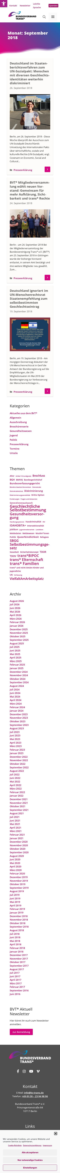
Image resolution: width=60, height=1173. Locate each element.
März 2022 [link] (16, 788)
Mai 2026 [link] (15, 611)
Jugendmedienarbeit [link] (26, 530)
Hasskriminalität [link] (33, 521)
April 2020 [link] (15, 866)
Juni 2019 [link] (15, 898)
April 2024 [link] (15, 700)
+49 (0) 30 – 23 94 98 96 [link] (35, 1096)
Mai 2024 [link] (15, 696)
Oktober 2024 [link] (17, 678)
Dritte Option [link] (37, 495)
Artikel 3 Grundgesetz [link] (23, 476)
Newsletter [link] (25, 5)
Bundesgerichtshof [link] (33, 479)
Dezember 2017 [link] (19, 955)
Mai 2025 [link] (15, 654)
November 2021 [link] (19, 802)
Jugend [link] (14, 435)
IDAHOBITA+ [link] (18, 525)
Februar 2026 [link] (17, 622)
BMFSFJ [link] (19, 479)
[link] (3, 3)
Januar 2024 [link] (16, 710)
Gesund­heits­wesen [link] (21, 431)
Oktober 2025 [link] (17, 636)
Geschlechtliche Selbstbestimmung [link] (28, 508)
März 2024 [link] (16, 703)
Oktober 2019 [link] (17, 884)
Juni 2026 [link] (15, 608)
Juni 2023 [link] (15, 735)
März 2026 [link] (16, 618)
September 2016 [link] (19, 990)
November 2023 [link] (19, 717)
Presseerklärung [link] (23, 170)
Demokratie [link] (36, 487)
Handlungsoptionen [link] (17, 522)
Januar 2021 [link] (16, 838)
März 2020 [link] (16, 870)
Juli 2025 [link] (15, 646)
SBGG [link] (14, 541)
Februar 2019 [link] (17, 909)
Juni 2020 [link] (15, 859)
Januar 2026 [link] (16, 625)
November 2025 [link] (19, 632)
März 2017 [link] (16, 983)
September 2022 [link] (19, 767)
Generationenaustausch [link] (21, 503)
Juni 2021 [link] (15, 820)
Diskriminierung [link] (33, 490)
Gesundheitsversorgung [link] (27, 515)
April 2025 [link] (15, 657)
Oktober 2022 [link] (17, 763)
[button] (55, 1133)
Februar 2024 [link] (17, 707)
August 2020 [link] (17, 856)
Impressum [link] (47, 1145)
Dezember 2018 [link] (19, 916)
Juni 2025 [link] (15, 650)
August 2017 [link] (17, 969)
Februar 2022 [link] (17, 792)
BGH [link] (12, 479)
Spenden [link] (53, 5)
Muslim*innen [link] (42, 533)
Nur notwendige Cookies (30, 1160)
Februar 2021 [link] (17, 834)
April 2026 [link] (15, 615)
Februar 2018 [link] (17, 948)
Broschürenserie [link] (19, 426)
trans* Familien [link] (24, 563)
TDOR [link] (43, 551)
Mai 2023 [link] (15, 739)
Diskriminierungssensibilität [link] (20, 495)
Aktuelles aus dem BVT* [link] (23, 413)
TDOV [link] (13, 556)
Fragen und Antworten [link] (29, 499)
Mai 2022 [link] (15, 781)
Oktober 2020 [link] (17, 848)
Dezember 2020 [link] (19, 841)
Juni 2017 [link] (15, 976)
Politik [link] (13, 439)
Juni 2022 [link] (15, 778)
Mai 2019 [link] (15, 901)
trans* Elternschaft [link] (26, 559)
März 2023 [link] (16, 746)
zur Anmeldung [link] (21, 1032)
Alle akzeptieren (30, 1152)
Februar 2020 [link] (17, 873)
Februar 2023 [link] (17, 749)
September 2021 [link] (19, 809)
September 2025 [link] (19, 639)
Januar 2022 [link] (16, 795)
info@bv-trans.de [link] (34, 1092)
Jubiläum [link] (14, 529)
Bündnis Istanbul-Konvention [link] (20, 487)
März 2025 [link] (16, 661)
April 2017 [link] (15, 979)
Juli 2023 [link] (15, 732)
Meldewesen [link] (28, 533)
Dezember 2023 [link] (19, 714)
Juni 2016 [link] (15, 994)
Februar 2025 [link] (17, 664)
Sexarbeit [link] (14, 552)
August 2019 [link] (17, 891)
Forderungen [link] (14, 499)
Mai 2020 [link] (15, 863)
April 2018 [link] (15, 944)
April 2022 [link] (15, 785)
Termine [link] (14, 448)
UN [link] (11, 574)
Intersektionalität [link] (35, 525)
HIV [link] (44, 522)
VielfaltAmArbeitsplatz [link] (27, 579)
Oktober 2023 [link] (17, 721)
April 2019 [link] (15, 905)
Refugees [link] (44, 537)
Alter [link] (12, 476)
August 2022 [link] (17, 770)
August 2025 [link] (17, 643)
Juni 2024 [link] (15, 693)
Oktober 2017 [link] (17, 962)
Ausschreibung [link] (18, 422)
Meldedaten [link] (15, 533)
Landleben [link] (39, 530)
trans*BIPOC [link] (28, 555)
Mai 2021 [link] (15, 824)
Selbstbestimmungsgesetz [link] (29, 546)
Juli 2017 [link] (15, 972)
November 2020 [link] (19, 845)
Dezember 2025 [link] (19, 629)
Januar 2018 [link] (16, 951)
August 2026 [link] (17, 601)
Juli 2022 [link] (15, 774)
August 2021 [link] (17, 813)
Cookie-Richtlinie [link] (15, 1145)
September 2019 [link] (19, 887)
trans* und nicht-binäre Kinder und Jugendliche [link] (27, 569)
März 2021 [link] (16, 831)
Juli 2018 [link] (15, 933)
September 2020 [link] (19, 852)
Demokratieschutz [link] (16, 491)
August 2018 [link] (17, 930)
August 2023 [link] (17, 728)
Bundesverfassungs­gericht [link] (25, 483)
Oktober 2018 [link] (17, 923)
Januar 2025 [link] (16, 668)
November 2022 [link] (19, 760)
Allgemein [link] (15, 417)
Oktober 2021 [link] (17, 806)
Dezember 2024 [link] (19, 671)
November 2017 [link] (19, 958)
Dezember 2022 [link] (19, 756)
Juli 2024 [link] (15, 689)
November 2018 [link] (19, 919)
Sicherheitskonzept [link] (29, 552)
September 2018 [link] (19, 926)
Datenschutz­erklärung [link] (32, 1145)
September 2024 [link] (19, 682)
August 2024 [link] (17, 686)
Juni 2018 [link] (15, 937)
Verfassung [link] (18, 575)
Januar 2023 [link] (16, 753)
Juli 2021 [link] (15, 817)
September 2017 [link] (19, 965)
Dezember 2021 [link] (19, 799)
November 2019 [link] (19, 880)
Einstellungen (30, 1167)
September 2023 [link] (19, 725)
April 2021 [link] (15, 827)
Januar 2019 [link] (16, 912)
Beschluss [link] (39, 475)
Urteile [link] (14, 453)
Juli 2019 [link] (15, 894)
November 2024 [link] (19, 675)
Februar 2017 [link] (17, 986)
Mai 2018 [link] (15, 940)
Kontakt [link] (13, 5)
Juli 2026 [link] (15, 604)
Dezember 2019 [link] (19, 877)
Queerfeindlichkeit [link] (28, 536)
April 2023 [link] (15, 742)
